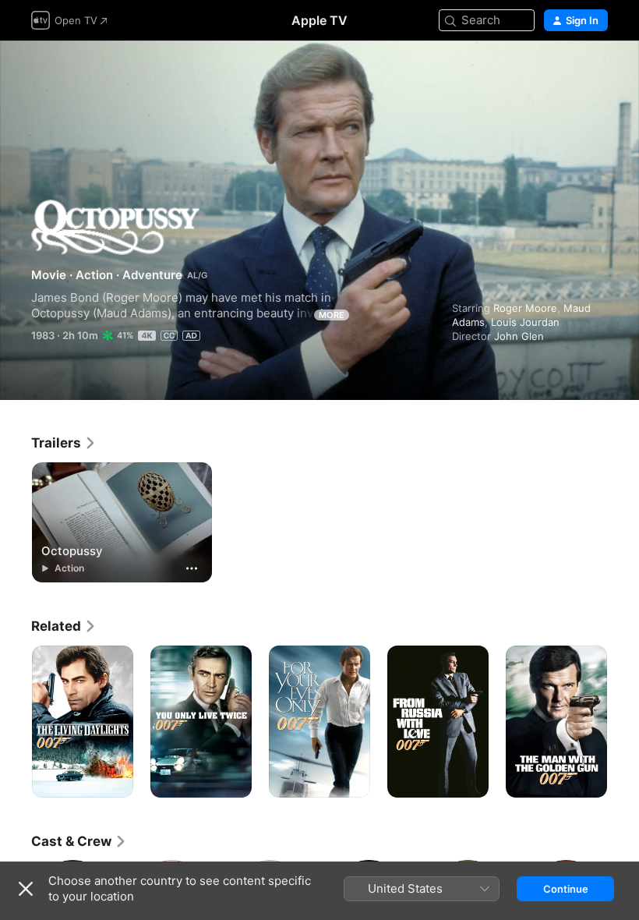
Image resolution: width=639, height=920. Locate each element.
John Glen (519, 336)
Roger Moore (525, 308)
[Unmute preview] (597, 71)
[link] (64, 442)
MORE (331, 315)
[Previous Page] (15, 722)
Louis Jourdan (525, 322)
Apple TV (319, 20)
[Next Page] (623, 722)
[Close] (26, 889)
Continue (565, 889)
